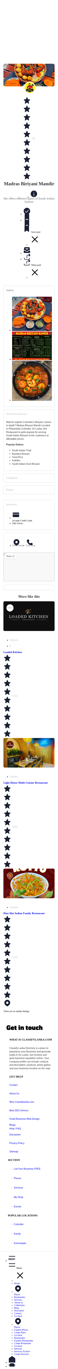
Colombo (18, 1224)
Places (17, 1178)
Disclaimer (15, 1134)
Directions (17, 545)
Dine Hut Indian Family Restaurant (24, 913)
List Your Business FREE (27, 1169)
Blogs (12, 1125)
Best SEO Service (18, 1110)
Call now (30, 545)
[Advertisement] (29, 30)
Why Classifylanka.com (21, 1102)
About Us (14, 1093)
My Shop (18, 1197)
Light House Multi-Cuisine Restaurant (25, 782)
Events (17, 1206)
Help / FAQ (15, 1128)
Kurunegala (20, 1243)
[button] (32, 1257)
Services (18, 1187)
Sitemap (13, 1151)
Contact (13, 1085)
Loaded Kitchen (12, 652)
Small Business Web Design (24, 1119)
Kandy (17, 1233)
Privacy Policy (16, 1143)
